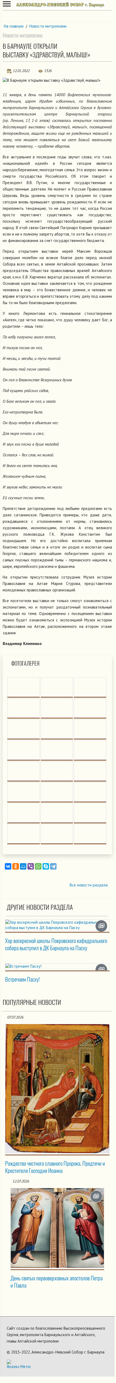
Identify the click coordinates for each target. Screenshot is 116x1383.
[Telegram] (53, 866)
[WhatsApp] (38, 866)
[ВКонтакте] (8, 866)
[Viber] (30, 866)
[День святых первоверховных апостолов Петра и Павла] (57, 1228)
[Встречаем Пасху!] (57, 966)
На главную (14, 26)
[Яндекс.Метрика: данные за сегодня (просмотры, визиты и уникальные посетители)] (18, 1364)
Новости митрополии (47, 26)
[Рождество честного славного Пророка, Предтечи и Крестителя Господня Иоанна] (57, 1088)
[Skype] (46, 866)
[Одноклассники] (15, 866)
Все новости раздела (89, 885)
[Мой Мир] (23, 866)
